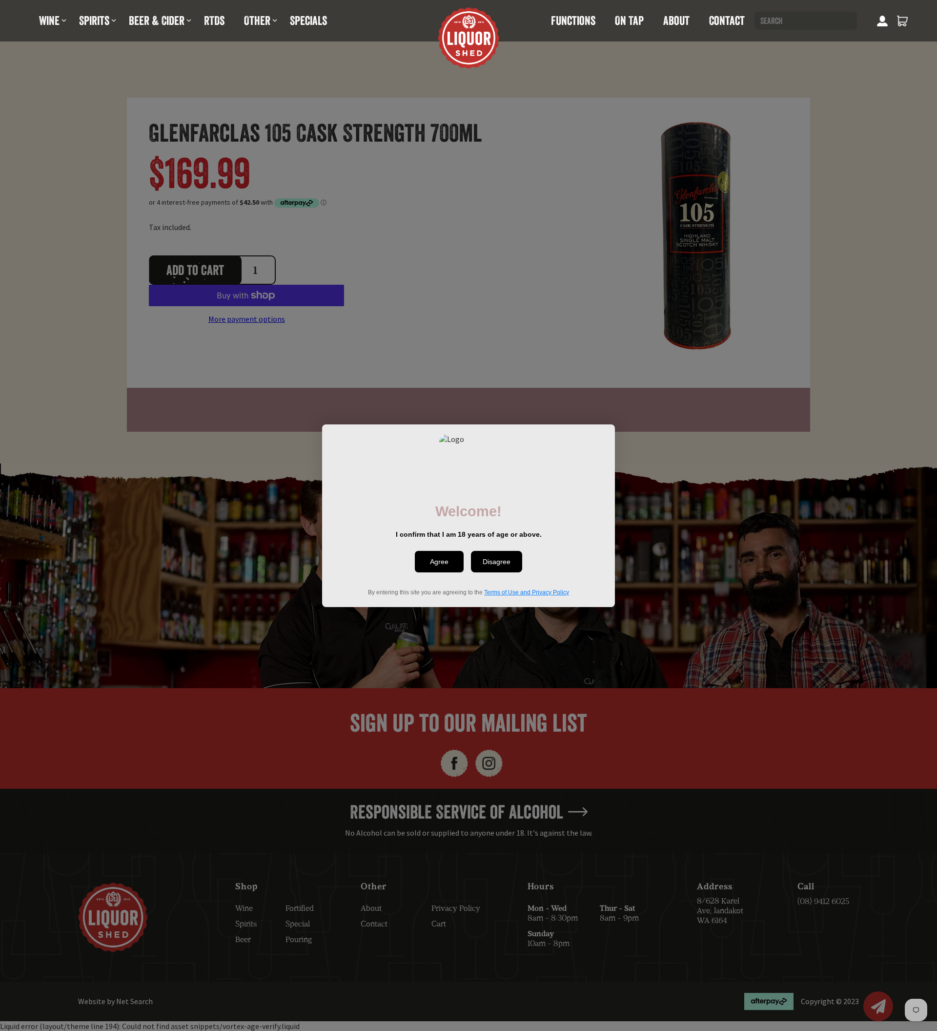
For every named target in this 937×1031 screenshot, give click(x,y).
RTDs (214, 20)
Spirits (94, 20)
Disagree (496, 562)
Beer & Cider (156, 20)
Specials (308, 20)
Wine (49, 20)
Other (257, 20)
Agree (439, 562)
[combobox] (805, 21)
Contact (727, 20)
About (676, 20)
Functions (573, 20)
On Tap (629, 20)
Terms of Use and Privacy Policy (526, 592)
